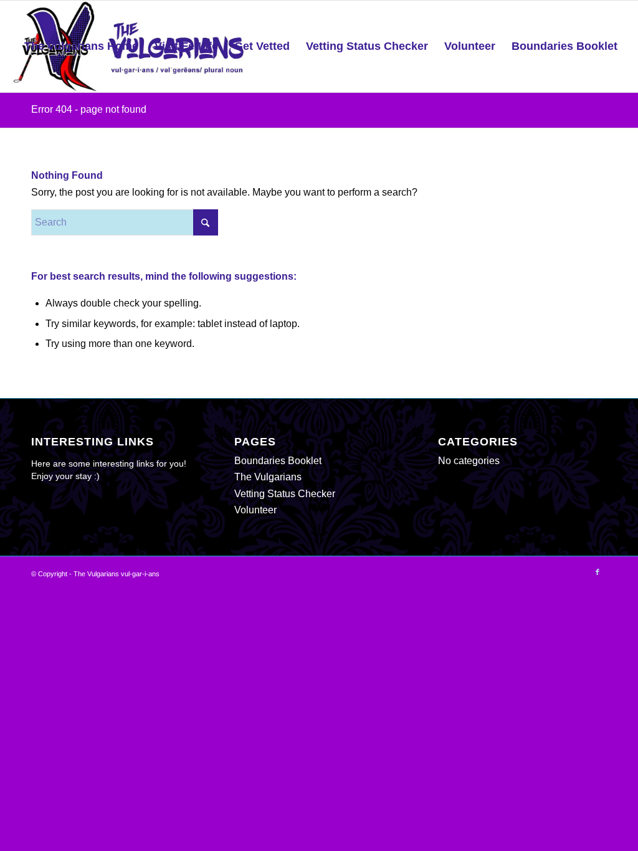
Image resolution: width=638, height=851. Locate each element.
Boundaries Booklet (277, 460)
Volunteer (255, 510)
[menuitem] (81, 46)
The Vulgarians (268, 477)
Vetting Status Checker (284, 493)
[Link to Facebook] (597, 572)
